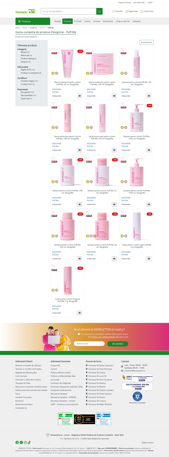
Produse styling (28, 58)
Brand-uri (19, 401)
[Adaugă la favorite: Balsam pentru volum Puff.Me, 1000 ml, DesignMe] (122, 103)
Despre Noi (55, 365)
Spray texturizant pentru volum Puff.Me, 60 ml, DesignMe (102, 137)
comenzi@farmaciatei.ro (134, 370)
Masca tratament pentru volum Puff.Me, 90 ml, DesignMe (67, 83)
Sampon (25, 61)
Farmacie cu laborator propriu (28, 379)
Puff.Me (55, 92)
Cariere (54, 369)
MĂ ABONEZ (117, 344)
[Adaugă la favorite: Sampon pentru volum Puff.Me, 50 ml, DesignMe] (87, 212)
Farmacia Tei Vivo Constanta (100, 379)
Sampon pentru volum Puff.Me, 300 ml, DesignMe (67, 246)
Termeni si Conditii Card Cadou (28, 369)
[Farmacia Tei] (25, 11)
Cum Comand (21, 376)
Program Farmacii (124, 2)
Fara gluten (27, 92)
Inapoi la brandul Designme (26, 37)
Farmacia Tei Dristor (96, 372)
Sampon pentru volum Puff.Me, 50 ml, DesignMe (102, 246)
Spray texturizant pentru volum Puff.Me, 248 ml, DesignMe (67, 137)
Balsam (25, 52)
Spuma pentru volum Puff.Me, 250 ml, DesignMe (137, 83)
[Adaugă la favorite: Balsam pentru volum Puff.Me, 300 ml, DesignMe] (53, 157)
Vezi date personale (108, 337)
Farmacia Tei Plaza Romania (100, 369)
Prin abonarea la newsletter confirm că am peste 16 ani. (104, 334)
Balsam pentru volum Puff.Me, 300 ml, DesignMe (68, 191)
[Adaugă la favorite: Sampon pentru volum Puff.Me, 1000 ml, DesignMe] (122, 157)
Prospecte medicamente (61, 390)
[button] (79, 95)
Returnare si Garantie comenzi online (31, 386)
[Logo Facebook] (17, 442)
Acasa (17, 28)
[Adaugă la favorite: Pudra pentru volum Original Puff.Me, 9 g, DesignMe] (53, 266)
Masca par (26, 55)
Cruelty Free (28, 84)
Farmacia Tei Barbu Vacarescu (101, 365)
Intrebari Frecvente (23, 397)
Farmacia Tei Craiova (97, 401)
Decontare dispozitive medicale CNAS (67, 386)
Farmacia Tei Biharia (96, 386)
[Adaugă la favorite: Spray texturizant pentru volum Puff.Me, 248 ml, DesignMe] (53, 103)
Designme (33, 28)
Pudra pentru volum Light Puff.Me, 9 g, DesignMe (137, 246)
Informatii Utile (139, 2)
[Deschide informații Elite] (54, 52)
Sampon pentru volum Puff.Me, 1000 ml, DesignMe (136, 191)
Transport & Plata (22, 383)
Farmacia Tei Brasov (96, 397)
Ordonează (147, 42)
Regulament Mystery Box (26, 372)
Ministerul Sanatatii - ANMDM (63, 397)
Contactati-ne (21, 408)
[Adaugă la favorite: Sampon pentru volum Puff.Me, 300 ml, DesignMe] (53, 212)
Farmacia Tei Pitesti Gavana (99, 393)
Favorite (118, 11)
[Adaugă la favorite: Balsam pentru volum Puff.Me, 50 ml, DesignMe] (87, 157)
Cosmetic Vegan (29, 81)
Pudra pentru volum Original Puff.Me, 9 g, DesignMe (67, 300)
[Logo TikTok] (29, 442)
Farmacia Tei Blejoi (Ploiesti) (100, 404)
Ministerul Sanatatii (59, 393)
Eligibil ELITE (28, 69)
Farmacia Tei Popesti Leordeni (101, 390)
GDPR (150, 2)
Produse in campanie (31, 73)
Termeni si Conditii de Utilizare (28, 365)
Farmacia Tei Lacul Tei (97, 376)
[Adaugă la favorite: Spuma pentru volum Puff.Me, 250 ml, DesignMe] (122, 49)
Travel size (26, 98)
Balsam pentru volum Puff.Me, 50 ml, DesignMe (102, 191)
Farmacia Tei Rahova (97, 383)
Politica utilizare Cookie (61, 372)
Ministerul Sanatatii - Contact (63, 401)
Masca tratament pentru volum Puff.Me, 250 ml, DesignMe (102, 83)
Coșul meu (133, 11)
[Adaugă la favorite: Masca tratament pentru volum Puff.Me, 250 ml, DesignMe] (87, 49)
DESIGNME (56, 89)
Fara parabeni (28, 95)
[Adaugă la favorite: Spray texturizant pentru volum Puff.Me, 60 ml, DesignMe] (87, 103)
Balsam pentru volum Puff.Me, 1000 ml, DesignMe (137, 137)
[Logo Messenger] (21, 442)
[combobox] (68, 11)
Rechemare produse (24, 404)
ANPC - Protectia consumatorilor (64, 404)
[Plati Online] (148, 442)
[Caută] (99, 11)
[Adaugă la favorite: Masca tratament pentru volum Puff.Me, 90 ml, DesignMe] (53, 49)
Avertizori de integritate (61, 383)
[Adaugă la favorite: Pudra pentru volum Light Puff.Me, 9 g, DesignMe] (122, 212)
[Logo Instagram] (25, 442)
